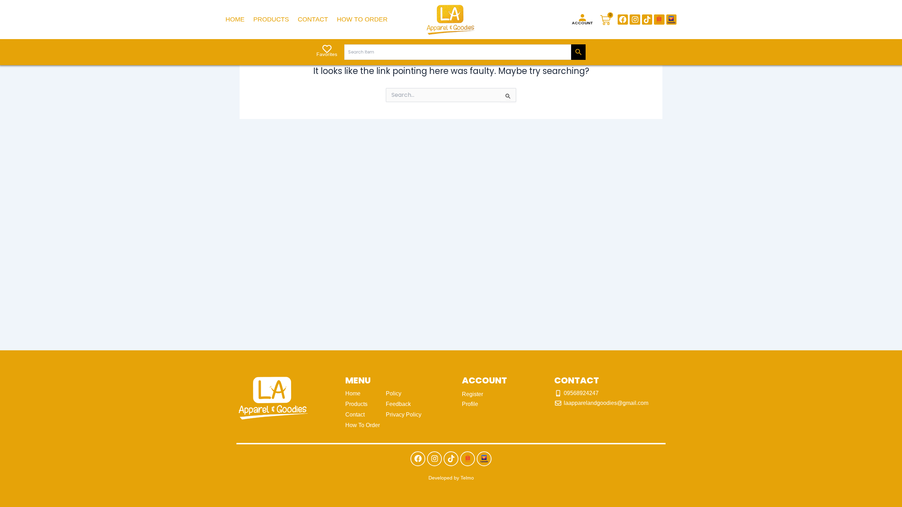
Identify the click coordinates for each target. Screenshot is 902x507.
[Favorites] (327, 49)
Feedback (398, 404)
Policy (393, 393)
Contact (313, 19)
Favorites (326, 54)
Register (472, 394)
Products (271, 19)
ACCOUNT (582, 23)
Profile (470, 404)
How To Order (362, 19)
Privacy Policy (403, 415)
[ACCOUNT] (582, 17)
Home (235, 19)
